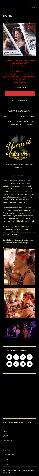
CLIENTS (6, 459)
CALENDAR (7, 441)
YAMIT (5, 436)
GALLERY (6, 450)
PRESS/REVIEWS (9, 455)
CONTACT (6, 464)
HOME (5, 431)
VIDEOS (6, 445)
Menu (33, 7)
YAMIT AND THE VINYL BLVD (12, 470)
